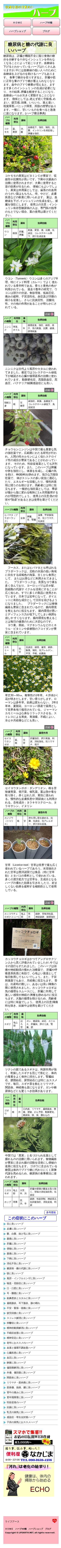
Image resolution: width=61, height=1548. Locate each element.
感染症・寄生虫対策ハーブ (21, 1417)
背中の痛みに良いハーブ (20, 1392)
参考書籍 (51, 1212)
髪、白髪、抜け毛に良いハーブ (23, 1233)
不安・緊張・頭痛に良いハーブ (23, 1308)
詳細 (47, 313)
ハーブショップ (17, 31)
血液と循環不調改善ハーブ (21, 1347)
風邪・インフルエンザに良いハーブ (26, 1278)
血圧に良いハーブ (16, 1357)
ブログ (46, 31)
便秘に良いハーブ (16, 1248)
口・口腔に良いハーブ (18, 1288)
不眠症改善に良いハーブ (20, 1332)
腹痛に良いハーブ (16, 1238)
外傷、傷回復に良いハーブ (21, 1372)
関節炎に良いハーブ (17, 1377)
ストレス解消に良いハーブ (21, 1318)
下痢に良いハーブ (16, 1258)
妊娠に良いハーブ (16, 1407)
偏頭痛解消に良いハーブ (20, 1367)
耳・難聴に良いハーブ (18, 1293)
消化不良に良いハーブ (18, 1263)
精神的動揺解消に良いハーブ (22, 1328)
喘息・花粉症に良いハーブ (21, 1283)
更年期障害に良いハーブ (20, 1397)
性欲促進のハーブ (16, 1402)
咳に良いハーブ (15, 1273)
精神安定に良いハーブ (18, 1337)
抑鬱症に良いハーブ (17, 1323)
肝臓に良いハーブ (16, 1243)
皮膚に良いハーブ (16, 1228)
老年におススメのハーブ (20, 1342)
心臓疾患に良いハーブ (18, 1352)
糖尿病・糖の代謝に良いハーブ (23, 1268)
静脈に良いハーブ (16, 1362)
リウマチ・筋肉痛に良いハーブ (23, 1382)
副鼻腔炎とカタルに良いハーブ (23, 1298)
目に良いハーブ (15, 1223)
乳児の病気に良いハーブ (20, 1412)
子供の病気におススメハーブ (22, 1422)
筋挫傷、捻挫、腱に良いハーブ (23, 1387)
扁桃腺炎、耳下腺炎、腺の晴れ (23, 1303)
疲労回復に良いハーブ (18, 1313)
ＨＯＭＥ (17, 22)
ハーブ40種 (46, 22)
